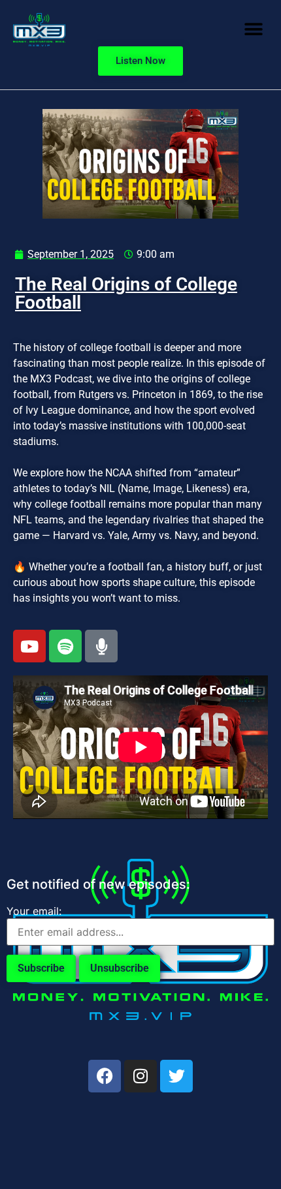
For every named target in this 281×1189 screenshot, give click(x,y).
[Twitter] (176, 1076)
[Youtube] (29, 646)
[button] (253, 29)
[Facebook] (104, 1076)
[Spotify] (65, 646)
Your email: (34, 911)
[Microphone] (101, 646)
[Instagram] (140, 1076)
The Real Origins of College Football (126, 293)
